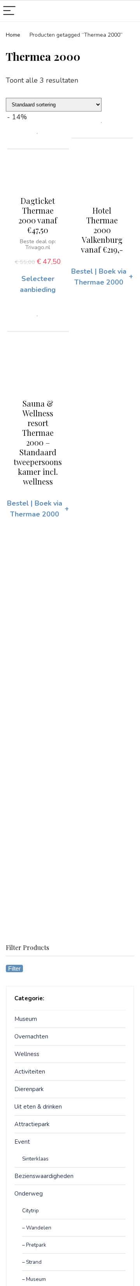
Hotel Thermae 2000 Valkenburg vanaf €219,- (102, 230)
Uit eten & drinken (38, 1107)
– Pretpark (34, 1245)
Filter (14, 968)
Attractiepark (31, 1124)
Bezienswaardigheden (44, 1176)
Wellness (26, 1054)
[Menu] (9, 11)
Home (13, 35)
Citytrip (30, 1210)
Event (22, 1142)
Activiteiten (29, 1071)
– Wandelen (36, 1227)
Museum (25, 1019)
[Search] (128, 11)
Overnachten (31, 1036)
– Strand (32, 1262)
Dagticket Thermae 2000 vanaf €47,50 (37, 215)
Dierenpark (29, 1089)
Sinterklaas (35, 1158)
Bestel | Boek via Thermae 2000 (102, 277)
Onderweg (28, 1194)
